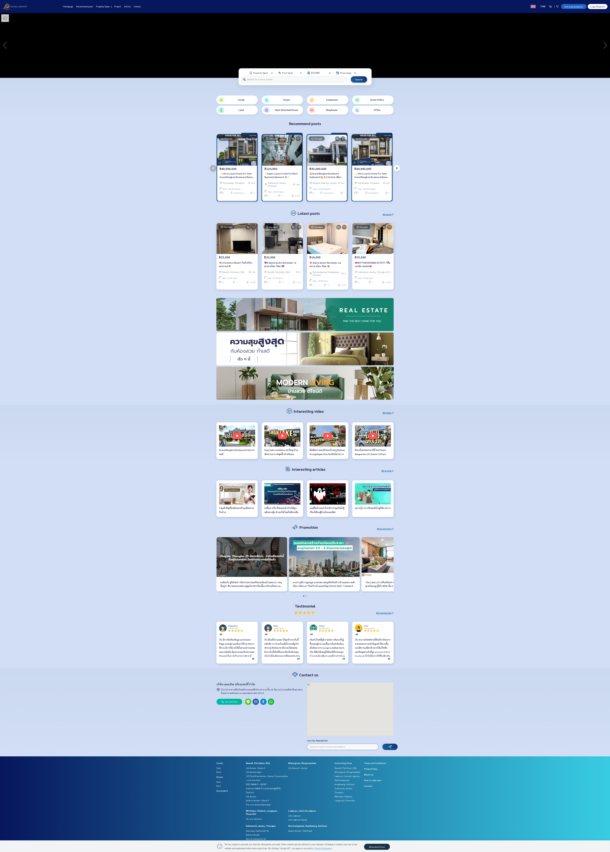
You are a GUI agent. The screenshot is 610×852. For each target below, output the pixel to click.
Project (117, 6)
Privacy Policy (371, 768)
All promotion (384, 528)
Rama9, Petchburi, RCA (258, 763)
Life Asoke (251, 796)
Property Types (103, 6)
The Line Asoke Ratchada (258, 804)
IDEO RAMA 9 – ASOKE (256, 784)
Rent (218, 772)
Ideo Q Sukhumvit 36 (256, 838)
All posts (387, 214)
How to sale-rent (372, 780)
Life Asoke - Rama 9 (255, 768)
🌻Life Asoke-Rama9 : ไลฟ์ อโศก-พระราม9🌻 (236, 264)
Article (127, 6)
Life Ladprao (294, 815)
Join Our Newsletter (317, 740)
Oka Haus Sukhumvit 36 (257, 830)
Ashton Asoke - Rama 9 (257, 800)
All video (387, 412)
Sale (218, 768)
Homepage (68, 6)
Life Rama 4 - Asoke (298, 768)
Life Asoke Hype (253, 772)
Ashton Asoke (253, 834)
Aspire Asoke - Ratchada (300, 830)
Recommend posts (84, 6)
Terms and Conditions (375, 763)
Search (359, 79)
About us (368, 774)
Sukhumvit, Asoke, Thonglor (261, 825)
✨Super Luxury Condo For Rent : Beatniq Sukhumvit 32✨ (281, 175)
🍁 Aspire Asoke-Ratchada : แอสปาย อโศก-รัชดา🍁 (325, 264)
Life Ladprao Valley (297, 819)
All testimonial (384, 612)
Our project (222, 790)
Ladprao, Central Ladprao (302, 810)
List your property (574, 6)
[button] (605, 45)
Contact (137, 6)
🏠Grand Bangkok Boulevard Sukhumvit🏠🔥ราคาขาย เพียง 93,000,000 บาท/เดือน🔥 (325, 175)
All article (386, 470)
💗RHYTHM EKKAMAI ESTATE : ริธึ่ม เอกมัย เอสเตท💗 (372, 264)
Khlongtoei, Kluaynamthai (302, 763)
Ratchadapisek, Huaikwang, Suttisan (307, 825)
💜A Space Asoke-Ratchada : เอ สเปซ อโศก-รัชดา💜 (280, 264)
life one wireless (254, 818)
